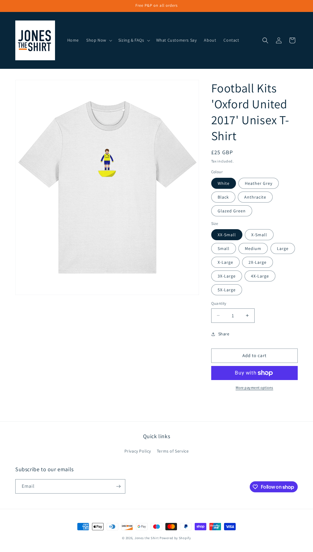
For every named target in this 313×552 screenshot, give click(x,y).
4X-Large (260, 276)
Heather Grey (258, 183)
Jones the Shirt (146, 538)
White (224, 183)
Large (283, 248)
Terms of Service (173, 451)
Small (224, 248)
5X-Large (227, 290)
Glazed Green (232, 211)
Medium (253, 248)
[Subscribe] (118, 486)
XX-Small (227, 234)
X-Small (259, 234)
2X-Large (258, 262)
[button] (99, 40)
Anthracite (255, 197)
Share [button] (224, 334)
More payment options (254, 387)
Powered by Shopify (175, 538)
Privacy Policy (137, 451)
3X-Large (227, 276)
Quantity (218, 303)
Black (223, 197)
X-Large (225, 262)
